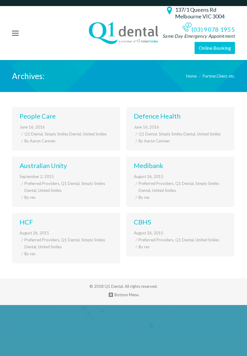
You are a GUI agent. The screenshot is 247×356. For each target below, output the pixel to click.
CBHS (142, 222)
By (39, 140)
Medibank (148, 165)
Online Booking (215, 48)
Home (191, 76)
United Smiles (95, 134)
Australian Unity (43, 165)
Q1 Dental (33, 134)
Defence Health (157, 116)
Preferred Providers (41, 183)
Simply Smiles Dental (63, 134)
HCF (26, 222)
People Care (38, 116)
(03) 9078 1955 (213, 29)
